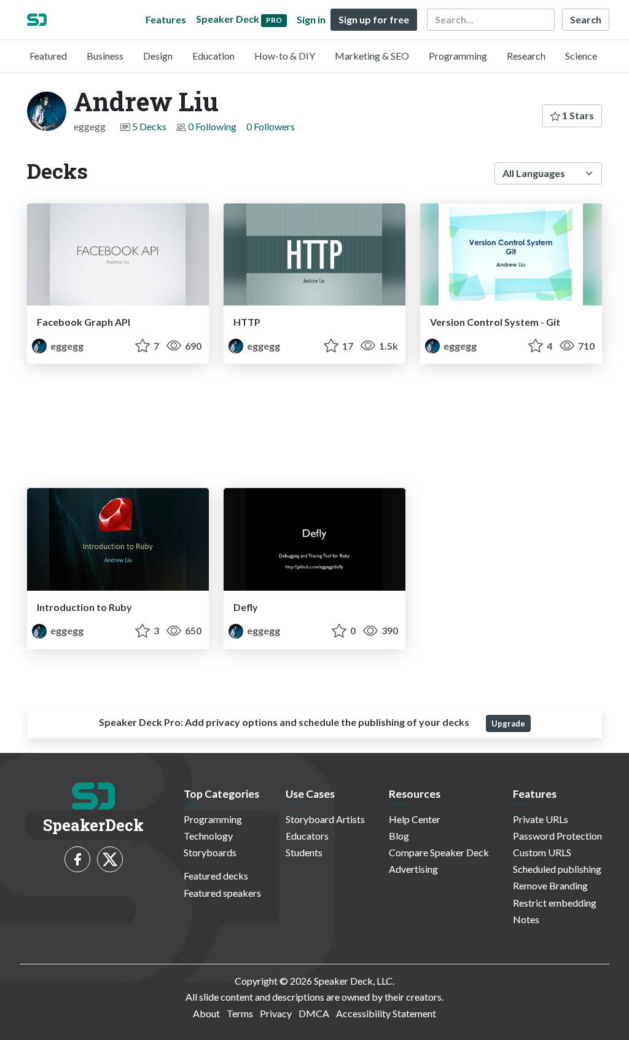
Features (166, 19)
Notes (526, 919)
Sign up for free (373, 19)
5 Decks (149, 126)
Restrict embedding (554, 902)
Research (526, 55)
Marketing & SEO (372, 55)
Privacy (276, 1013)
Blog (399, 835)
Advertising (413, 869)
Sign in (311, 19)
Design (158, 55)
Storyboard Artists (325, 819)
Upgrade (508, 723)
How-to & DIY (284, 55)
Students (304, 852)
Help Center (414, 819)
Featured (48, 55)
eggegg (66, 346)
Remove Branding (550, 885)
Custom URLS (542, 852)
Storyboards (210, 852)
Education (213, 55)
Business (105, 55)
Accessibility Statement (386, 1013)
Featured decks (216, 875)
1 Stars (577, 115)
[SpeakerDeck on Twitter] (110, 859)
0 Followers (270, 126)
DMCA (314, 1013)
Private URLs (540, 819)
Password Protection (557, 835)
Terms (240, 1013)
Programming (458, 55)
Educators (307, 835)
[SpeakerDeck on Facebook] (77, 859)
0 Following (212, 126)
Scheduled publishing (557, 869)
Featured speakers (222, 893)
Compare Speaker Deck (439, 852)
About (206, 1013)
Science (581, 55)
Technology (208, 835)
